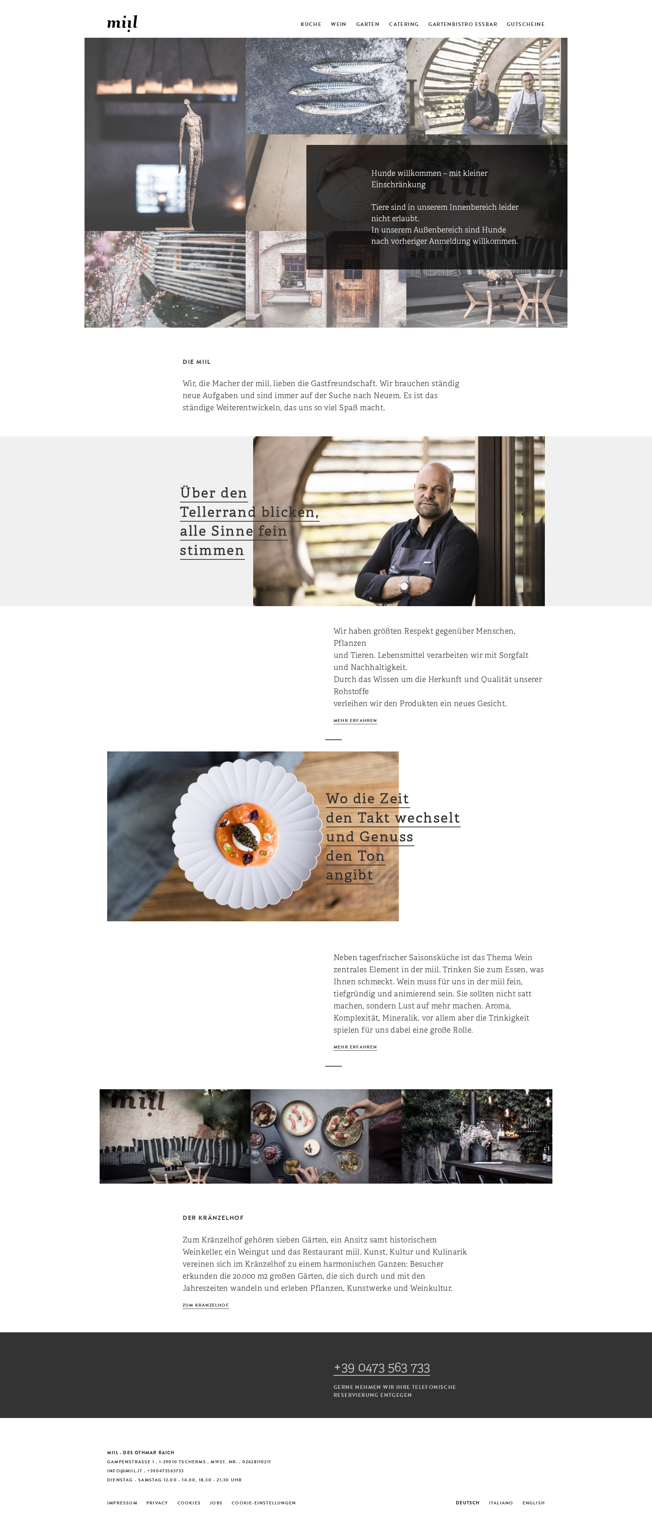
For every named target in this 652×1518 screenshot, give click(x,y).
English (534, 1503)
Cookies (189, 1503)
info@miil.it (124, 1470)
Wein (339, 24)
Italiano (501, 1503)
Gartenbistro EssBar (462, 24)
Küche (311, 24)
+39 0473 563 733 (382, 1367)
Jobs (216, 1503)
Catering (404, 24)
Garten (368, 24)
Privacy (157, 1503)
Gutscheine (526, 24)
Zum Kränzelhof (206, 1305)
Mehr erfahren (355, 720)
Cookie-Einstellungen (264, 1503)
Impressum (122, 1503)
